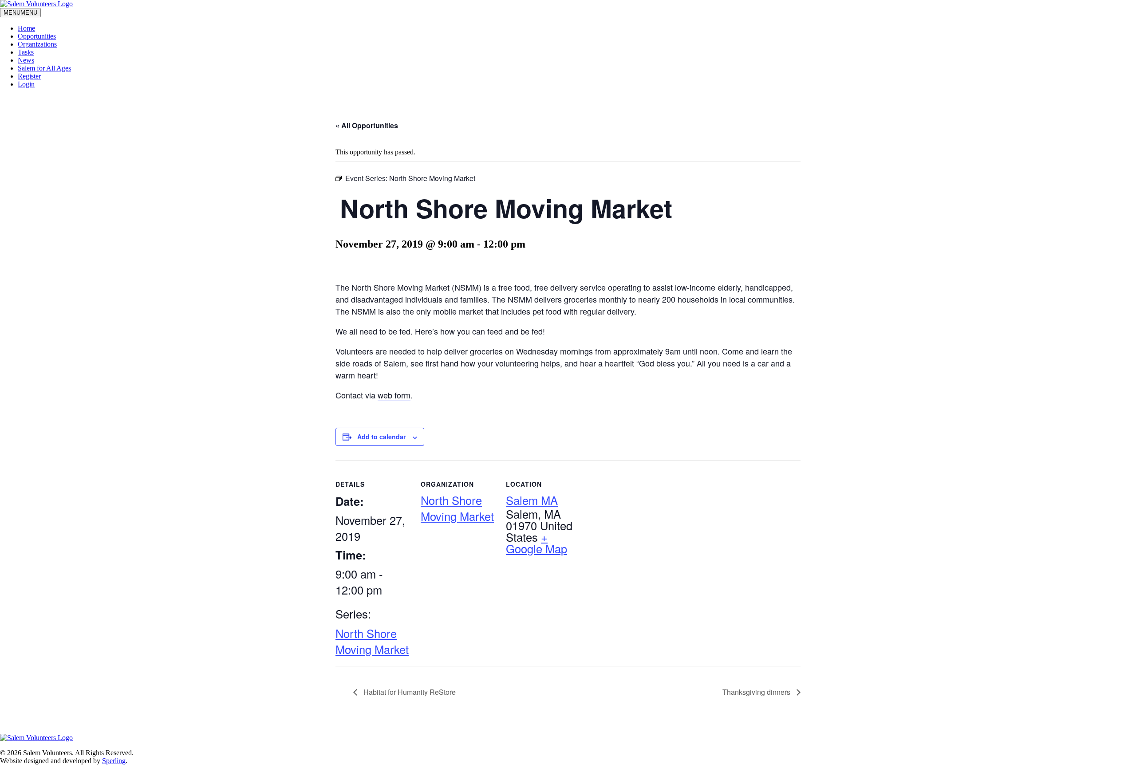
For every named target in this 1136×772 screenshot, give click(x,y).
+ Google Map (536, 542)
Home (26, 28)
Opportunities (37, 36)
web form (394, 395)
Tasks (26, 52)
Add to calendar (381, 436)
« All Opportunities (366, 125)
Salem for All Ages (44, 68)
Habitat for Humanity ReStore (409, 692)
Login (26, 84)
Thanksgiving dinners (757, 692)
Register (29, 76)
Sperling (114, 760)
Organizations (37, 44)
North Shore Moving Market (400, 287)
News (26, 60)
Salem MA (532, 500)
